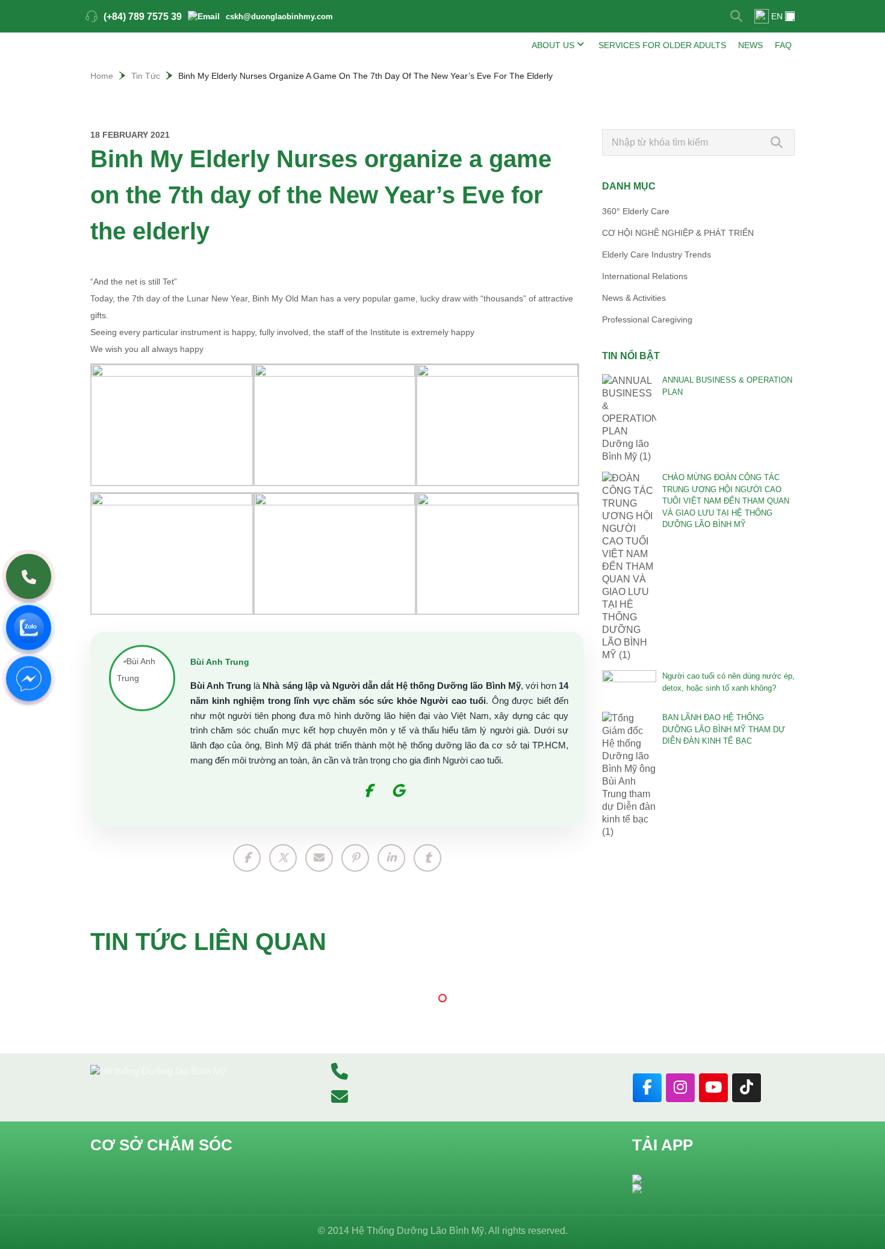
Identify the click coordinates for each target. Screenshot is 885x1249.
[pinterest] (355, 858)
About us (553, 45)
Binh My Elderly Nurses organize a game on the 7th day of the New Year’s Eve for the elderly (365, 76)
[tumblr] (427, 858)
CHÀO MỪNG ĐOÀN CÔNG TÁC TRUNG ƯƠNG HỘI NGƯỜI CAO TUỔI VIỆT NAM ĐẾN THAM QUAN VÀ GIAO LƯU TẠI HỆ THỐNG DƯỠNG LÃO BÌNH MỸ (725, 501)
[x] (283, 858)
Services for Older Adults (662, 45)
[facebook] (247, 858)
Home (101, 76)
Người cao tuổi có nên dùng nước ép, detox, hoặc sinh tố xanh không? (728, 681)
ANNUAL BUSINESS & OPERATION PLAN (727, 385)
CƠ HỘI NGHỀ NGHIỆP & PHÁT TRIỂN (678, 233)
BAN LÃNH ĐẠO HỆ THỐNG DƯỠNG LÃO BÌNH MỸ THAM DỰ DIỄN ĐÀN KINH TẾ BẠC (723, 729)
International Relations (645, 276)
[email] (319, 858)
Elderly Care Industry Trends (656, 254)
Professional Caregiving (647, 319)
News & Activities (634, 298)
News (750, 45)
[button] (442, 998)
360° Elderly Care (635, 211)
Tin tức (145, 76)
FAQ (783, 45)
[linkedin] (391, 858)
